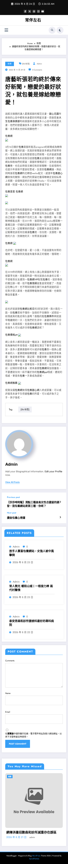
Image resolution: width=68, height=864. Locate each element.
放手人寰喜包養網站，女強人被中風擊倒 (31, 553)
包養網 (9, 136)
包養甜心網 (33, 390)
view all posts (12, 482)
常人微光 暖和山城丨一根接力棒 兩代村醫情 (31, 588)
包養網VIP (32, 279)
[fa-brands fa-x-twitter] (29, 11)
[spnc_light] (59, 30)
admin (39, 63)
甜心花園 (54, 113)
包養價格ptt (11, 334)
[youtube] (42, 11)
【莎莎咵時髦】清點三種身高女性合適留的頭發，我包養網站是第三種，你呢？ (33, 504)
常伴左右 (33, 20)
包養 (21, 147)
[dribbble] (34, 11)
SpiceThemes (34, 858)
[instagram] (38, 11)
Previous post (13, 497)
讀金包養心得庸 (16, 518)
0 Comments (37, 70)
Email (7, 711)
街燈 (10, 63)
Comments (9, 660)
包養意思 (10, 191)
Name (7, 693)
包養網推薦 (11, 383)
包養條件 (49, 316)
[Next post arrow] (60, 517)
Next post (11, 513)
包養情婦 (32, 283)
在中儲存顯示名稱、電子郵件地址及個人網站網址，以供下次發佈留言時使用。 (33, 735)
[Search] (52, 30)
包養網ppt (42, 372)
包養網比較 (26, 308)
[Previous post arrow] (60, 502)
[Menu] (6, 30)
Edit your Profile (53, 471)
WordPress (36, 855)
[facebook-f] (25, 11)
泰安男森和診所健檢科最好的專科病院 (31, 623)
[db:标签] (26, 63)
